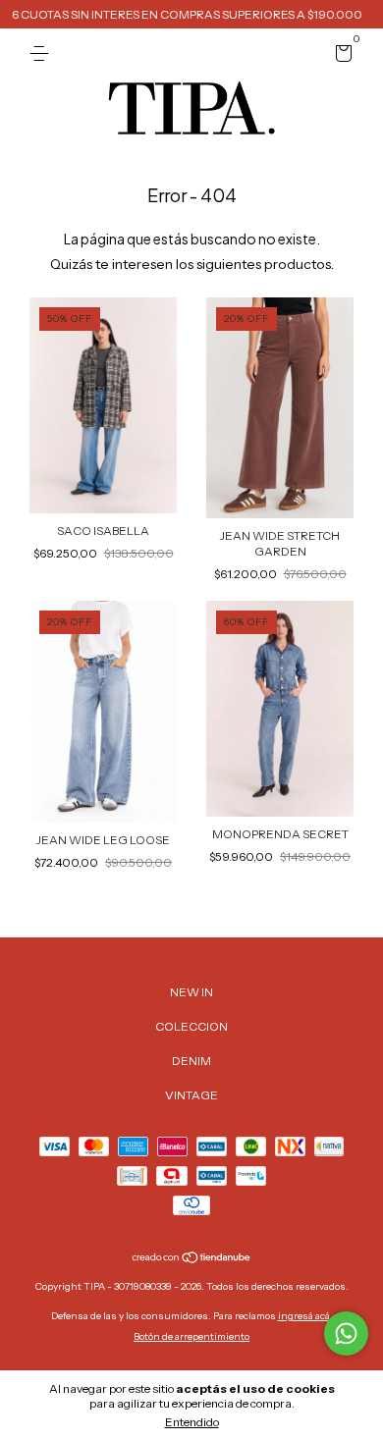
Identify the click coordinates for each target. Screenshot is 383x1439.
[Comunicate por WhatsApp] (346, 1333)
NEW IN (191, 992)
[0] (340, 56)
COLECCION (191, 1026)
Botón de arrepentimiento (191, 1336)
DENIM (191, 1060)
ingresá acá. (305, 1315)
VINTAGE (191, 1095)
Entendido (192, 1421)
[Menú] (42, 53)
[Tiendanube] (192, 1259)
